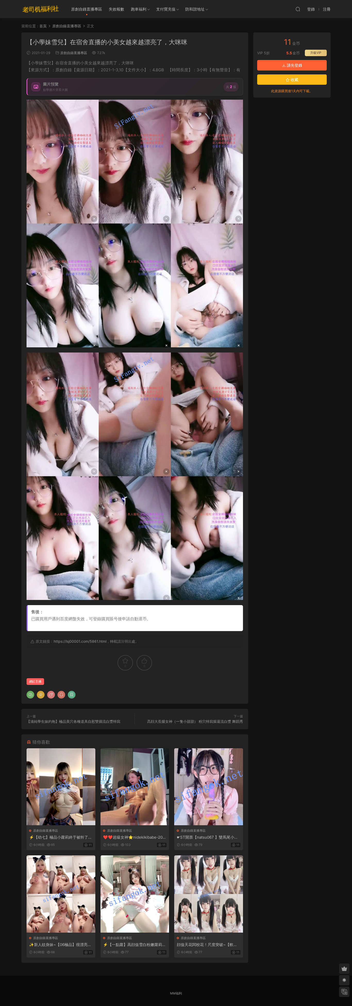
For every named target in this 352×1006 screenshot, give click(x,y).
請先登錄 (294, 65)
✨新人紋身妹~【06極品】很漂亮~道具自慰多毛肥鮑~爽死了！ (59, 944)
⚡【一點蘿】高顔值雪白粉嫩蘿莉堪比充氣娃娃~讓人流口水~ (134, 944)
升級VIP (315, 53)
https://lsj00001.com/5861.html (80, 641)
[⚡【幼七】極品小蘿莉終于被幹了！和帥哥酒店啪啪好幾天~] (61, 786)
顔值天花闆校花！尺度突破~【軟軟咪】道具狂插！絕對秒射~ (207, 944)
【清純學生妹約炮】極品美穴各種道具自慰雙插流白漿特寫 (73, 721)
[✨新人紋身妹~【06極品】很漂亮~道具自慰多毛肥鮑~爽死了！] (61, 893)
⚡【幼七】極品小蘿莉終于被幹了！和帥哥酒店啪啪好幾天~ (60, 837)
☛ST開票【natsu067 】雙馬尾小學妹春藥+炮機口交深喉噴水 (207, 837)
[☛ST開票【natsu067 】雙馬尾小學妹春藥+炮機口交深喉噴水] (208, 786)
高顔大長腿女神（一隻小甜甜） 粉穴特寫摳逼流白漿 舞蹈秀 (195, 721)
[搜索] (297, 9)
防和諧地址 (195, 9)
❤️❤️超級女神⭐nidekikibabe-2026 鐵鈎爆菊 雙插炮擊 (134, 837)
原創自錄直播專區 (86, 9)
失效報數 (116, 9)
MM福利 (176, 993)
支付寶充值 (165, 9)
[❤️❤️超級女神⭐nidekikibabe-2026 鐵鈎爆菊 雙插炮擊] (134, 786)
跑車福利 (138, 9)
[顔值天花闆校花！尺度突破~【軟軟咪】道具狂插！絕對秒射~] (208, 893)
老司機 (40, 9)
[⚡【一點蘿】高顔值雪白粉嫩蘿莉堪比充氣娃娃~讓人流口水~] (134, 893)
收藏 (294, 79)
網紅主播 (35, 681)
